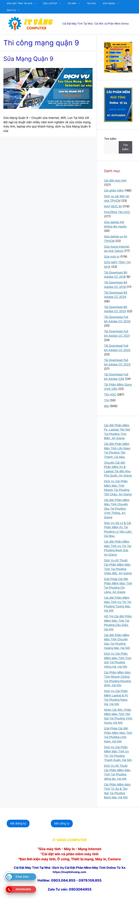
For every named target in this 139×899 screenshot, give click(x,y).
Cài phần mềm (114, 190)
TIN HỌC (91, 3)
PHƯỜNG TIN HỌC (117, 212)
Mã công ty (61, 823)
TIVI (106, 400)
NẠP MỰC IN (113, 206)
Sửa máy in (111, 256)
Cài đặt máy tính (115, 180)
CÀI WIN (72, 3)
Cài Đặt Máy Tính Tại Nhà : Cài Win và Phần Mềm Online (95, 23)
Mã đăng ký (18, 823)
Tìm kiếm (110, 138)
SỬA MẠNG (109, 3)
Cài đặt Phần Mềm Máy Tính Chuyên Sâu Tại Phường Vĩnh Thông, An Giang (116, 508)
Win (106, 406)
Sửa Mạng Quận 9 (28, 58)
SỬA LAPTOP (50, 3)
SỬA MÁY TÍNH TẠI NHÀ (19, 3)
